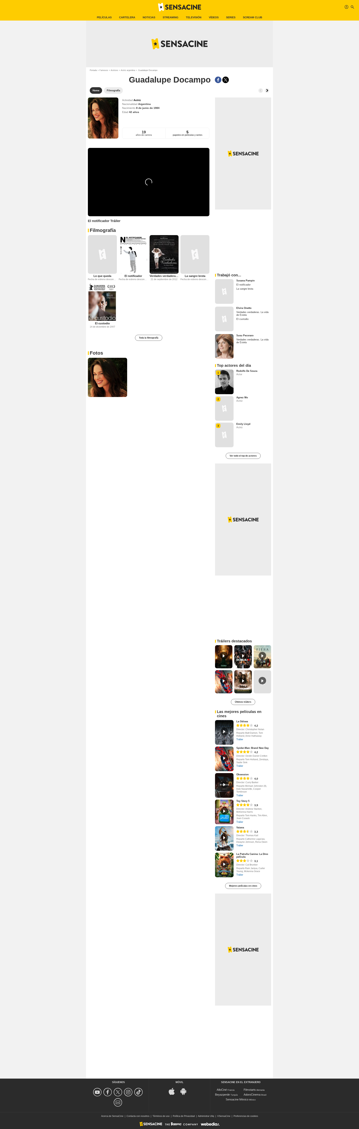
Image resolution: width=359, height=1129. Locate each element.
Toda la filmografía (148, 337)
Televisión (193, 17)
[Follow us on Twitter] (118, 1092)
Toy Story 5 (242, 801)
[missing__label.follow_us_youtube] (98, 1092)
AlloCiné (222, 1089)
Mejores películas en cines (243, 886)
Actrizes (114, 70)
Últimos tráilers (243, 702)
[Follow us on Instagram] (129, 1092)
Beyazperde (222, 1094)
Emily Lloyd (243, 424)
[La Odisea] (224, 732)
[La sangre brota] (194, 254)
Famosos (103, 70)
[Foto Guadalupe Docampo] (107, 377)
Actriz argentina (128, 70)
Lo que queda (102, 275)
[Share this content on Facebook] (218, 80)
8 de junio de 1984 (147, 107)
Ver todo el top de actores (243, 456)
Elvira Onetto (243, 308)
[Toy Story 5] (224, 812)
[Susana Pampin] (224, 291)
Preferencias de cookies (246, 1116)
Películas (104, 17)
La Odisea (242, 721)
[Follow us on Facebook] (108, 1092)
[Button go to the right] (267, 90)
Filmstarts (250, 1089)
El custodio (102, 323)
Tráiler (239, 739)
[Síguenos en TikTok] (139, 1092)
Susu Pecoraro (245, 335)
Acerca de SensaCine (112, 1116)
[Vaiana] (224, 838)
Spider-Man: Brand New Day (252, 748)
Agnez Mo (242, 397)
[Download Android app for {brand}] (185, 1091)
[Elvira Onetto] (224, 319)
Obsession (242, 774)
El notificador (133, 275)
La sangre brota (195, 275)
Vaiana (240, 827)
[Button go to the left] (260, 90)
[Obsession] (224, 785)
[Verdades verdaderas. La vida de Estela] (164, 254)
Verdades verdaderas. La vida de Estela (164, 275)
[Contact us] (118, 1102)
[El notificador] (133, 254)
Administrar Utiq (206, 1116)
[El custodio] (102, 302)
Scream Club (252, 17)
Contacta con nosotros (138, 1116)
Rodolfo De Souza (246, 371)
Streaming (170, 17)
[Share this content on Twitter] (225, 80)
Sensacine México (237, 1099)
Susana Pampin (245, 280)
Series (230, 17)
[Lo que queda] (102, 254)
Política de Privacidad (184, 1116)
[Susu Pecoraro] (224, 346)
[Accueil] (179, 7)
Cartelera (127, 17)
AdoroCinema (252, 1094)
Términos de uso (161, 1116)
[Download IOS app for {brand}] (173, 1091)
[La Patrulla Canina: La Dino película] (224, 865)
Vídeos (214, 17)
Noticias (149, 17)
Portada (93, 70)
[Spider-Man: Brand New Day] (224, 759)
